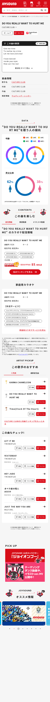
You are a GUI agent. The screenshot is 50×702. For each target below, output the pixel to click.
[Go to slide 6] (31, 628)
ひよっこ (15, 462)
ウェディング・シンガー (21, 96)
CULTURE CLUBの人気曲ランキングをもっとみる (24, 422)
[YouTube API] (23, 354)
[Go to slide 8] (40, 628)
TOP (3, 16)
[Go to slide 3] (18, 628)
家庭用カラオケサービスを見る (32, 330)
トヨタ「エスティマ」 (20, 513)
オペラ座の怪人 (17, 495)
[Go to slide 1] (9, 628)
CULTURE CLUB (24, 16)
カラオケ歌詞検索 (12, 16)
